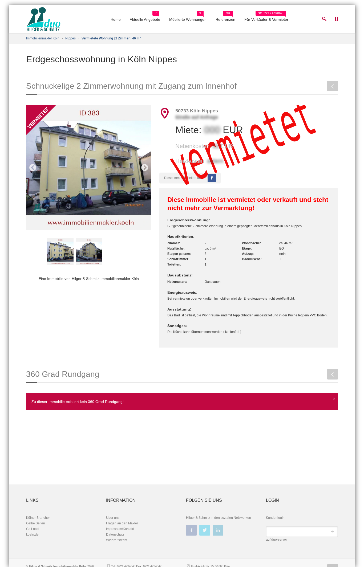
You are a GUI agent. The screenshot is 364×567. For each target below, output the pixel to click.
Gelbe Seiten (35, 523)
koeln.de (32, 534)
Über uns (112, 518)
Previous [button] (33, 168)
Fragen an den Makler (122, 523)
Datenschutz (115, 534)
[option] (88, 167)
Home (116, 19)
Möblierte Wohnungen (188, 19)
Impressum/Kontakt (120, 529)
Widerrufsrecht (116, 540)
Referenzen (225, 19)
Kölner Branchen (38, 518)
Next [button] (145, 168)
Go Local (32, 529)
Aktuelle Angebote (145, 19)
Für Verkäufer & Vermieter (266, 19)
